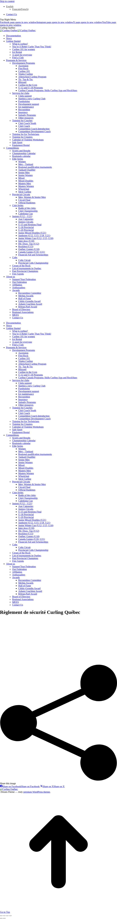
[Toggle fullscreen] (7, 915)
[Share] (4, 915)
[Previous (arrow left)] (1, 918)
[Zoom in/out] (10, 915)
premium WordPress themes (36, 792)
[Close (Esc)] (1, 915)
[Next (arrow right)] (4, 918)
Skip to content (7, 1)
